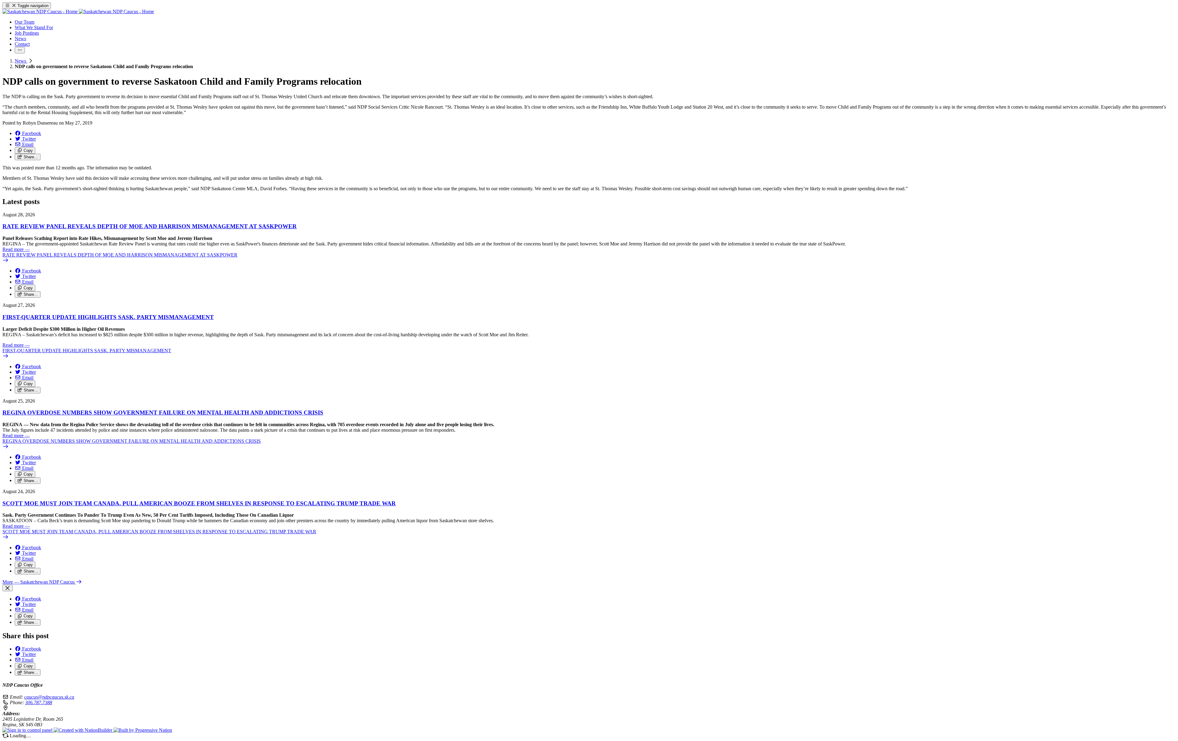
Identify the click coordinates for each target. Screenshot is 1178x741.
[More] (20, 50)
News (21, 61)
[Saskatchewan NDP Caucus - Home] (78, 11)
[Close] (7, 588)
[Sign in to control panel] (28, 730)
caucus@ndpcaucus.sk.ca (49, 697)
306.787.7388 (38, 702)
